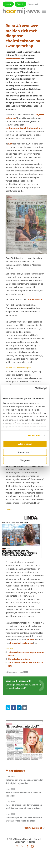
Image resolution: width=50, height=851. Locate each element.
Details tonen (34, 435)
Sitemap (31, 841)
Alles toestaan (25, 444)
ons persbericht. (35, 299)
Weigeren (25, 460)
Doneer (8, 4)
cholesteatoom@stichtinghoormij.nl (23, 128)
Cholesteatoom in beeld (19, 659)
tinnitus (30, 639)
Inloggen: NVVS (32, 4)
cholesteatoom (13, 58)
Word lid (20, 4)
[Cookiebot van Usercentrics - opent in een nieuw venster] (35, 389)
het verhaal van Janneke (21, 643)
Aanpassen (23, 452)
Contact (37, 839)
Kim (10, 143)
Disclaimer (20, 841)
